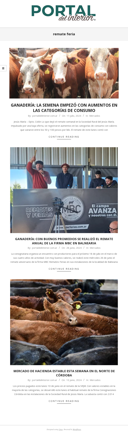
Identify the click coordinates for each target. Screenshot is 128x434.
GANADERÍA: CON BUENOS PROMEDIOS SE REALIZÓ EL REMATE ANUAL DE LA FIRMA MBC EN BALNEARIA (64, 241)
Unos (61, 429)
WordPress (77, 429)
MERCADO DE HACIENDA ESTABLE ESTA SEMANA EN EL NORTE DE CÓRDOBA (64, 373)
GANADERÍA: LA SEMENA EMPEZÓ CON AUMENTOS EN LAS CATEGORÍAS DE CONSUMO (64, 107)
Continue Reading (64, 136)
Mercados (94, 115)
